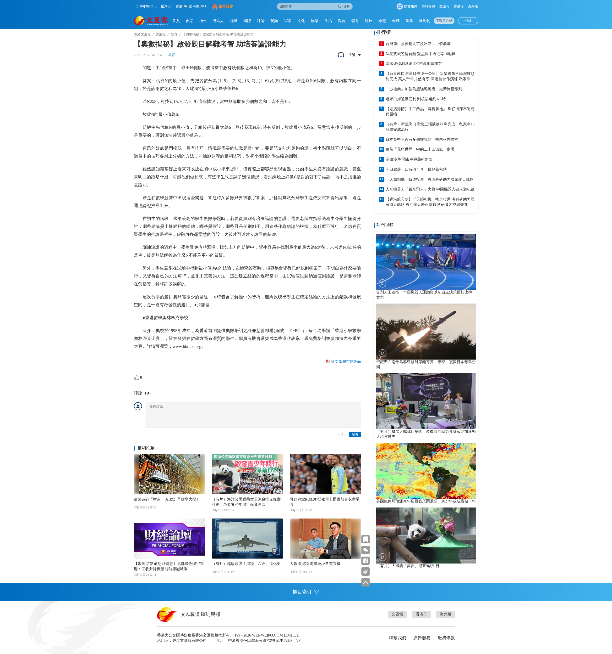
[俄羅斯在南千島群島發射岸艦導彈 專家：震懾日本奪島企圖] (426, 332)
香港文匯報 (142, 34)
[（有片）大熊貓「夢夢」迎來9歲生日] (426, 535)
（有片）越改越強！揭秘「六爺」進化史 (246, 564)
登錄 (468, 21)
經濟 (234, 21)
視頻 (274, 21)
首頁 (176, 21)
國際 (247, 21)
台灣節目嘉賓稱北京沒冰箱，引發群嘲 (418, 44)
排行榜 (383, 32)
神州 (203, 21)
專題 (382, 21)
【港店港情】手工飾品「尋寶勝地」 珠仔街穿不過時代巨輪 (430, 111)
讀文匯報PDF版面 (346, 362)
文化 (301, 21)
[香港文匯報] (151, 21)
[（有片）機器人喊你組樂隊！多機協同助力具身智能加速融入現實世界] (426, 401)
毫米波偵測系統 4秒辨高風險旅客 (414, 64)
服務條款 (446, 637)
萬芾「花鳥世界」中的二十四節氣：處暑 (420, 149)
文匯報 (444, 6)
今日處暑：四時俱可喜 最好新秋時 (416, 169)
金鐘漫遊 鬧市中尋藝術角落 (409, 159)
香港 (189, 21)
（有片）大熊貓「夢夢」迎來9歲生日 (407, 566)
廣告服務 (422, 637)
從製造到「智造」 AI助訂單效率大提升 (167, 499)
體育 (355, 21)
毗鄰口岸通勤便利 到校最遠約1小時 (416, 99)
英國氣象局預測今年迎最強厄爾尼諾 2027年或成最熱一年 (426, 501)
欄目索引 (302, 591)
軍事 (288, 21)
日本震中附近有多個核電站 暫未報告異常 (422, 139)
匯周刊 (424, 21)
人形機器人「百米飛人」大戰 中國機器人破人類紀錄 (430, 189)
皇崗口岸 (226, 6)
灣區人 (218, 21)
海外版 (473, 6)
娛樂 (314, 21)
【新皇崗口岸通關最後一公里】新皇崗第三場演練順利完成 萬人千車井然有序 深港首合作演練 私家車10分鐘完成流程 (430, 77)
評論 (261, 21)
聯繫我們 (397, 637)
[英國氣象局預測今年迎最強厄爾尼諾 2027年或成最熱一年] (426, 471)
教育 (341, 21)
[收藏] (365, 539)
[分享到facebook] (365, 561)
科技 (368, 21)
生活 (328, 21)
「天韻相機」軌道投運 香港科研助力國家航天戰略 (430, 179)
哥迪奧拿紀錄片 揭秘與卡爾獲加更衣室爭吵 (325, 502)
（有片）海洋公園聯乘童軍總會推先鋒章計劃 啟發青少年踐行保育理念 (246, 502)
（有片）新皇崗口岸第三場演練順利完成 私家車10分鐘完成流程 (430, 126)
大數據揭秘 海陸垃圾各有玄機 (315, 564)
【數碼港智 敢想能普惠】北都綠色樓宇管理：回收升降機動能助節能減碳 (169, 566)
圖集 (409, 21)
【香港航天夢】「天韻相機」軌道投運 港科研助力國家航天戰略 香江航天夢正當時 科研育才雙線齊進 (430, 202)
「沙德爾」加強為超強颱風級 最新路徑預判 (424, 89)
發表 (355, 434)
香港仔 (459, 6)
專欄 (395, 21)
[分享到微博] (365, 571)
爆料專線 (428, 6)
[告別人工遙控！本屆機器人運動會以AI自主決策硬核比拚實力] (426, 262)
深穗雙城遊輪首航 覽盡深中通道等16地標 (420, 54)
